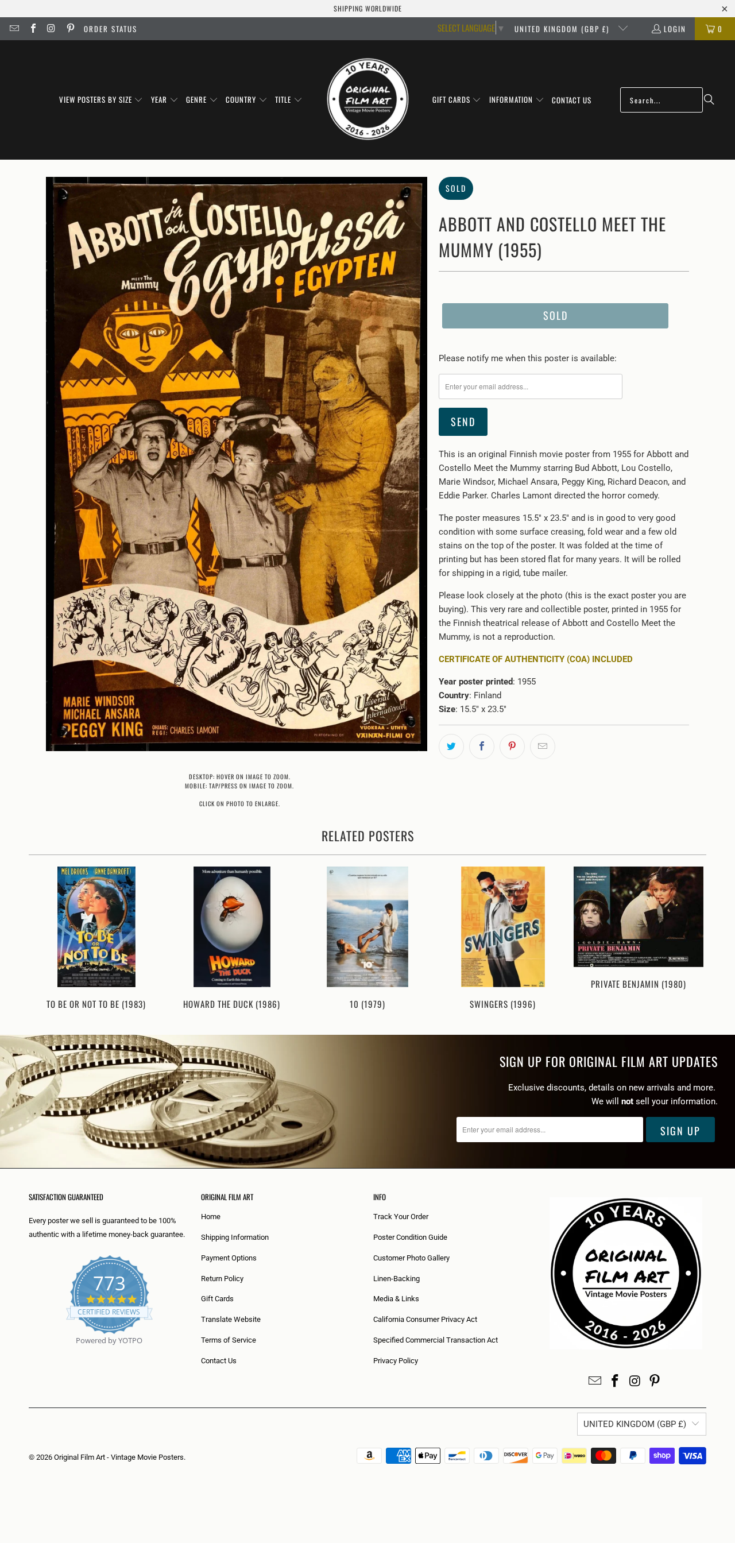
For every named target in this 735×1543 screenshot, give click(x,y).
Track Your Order (400, 1216)
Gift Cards (217, 1298)
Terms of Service (228, 1340)
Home (210, 1216)
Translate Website (231, 1319)
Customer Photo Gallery (411, 1258)
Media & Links (396, 1298)
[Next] (690, 939)
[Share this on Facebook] (481, 746)
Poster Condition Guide (410, 1237)
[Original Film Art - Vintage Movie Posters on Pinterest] (69, 28)
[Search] (709, 100)
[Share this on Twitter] (451, 746)
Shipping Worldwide (368, 8)
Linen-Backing (396, 1278)
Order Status (110, 28)
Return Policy (222, 1278)
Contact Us (219, 1360)
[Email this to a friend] (542, 746)
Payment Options (229, 1258)
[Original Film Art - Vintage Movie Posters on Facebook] (32, 28)
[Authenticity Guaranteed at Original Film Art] (29, 1353)
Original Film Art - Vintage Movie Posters (119, 1457)
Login (675, 28)
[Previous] (45, 939)
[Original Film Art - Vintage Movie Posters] (368, 100)
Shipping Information (235, 1237)
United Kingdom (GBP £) (563, 28)
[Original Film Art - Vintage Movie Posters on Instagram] (51, 28)
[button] (101, 100)
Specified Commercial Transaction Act (435, 1340)
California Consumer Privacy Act (425, 1319)
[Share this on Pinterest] (512, 746)
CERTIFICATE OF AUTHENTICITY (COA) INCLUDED (536, 659)
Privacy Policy (395, 1360)
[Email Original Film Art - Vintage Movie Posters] (14, 28)
